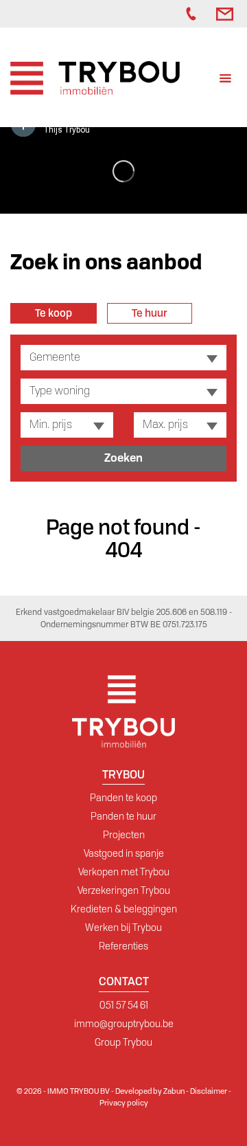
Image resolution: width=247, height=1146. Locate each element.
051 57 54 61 (123, 1005)
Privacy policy (123, 1103)
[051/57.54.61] (194, 14)
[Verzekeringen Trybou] (158, 14)
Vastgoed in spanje (124, 853)
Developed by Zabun (150, 1091)
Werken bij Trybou (123, 927)
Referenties (123, 946)
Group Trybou (123, 1042)
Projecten (124, 834)
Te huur (149, 313)
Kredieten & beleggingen (124, 908)
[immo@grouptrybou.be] (226, 14)
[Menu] (225, 80)
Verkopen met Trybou (123, 871)
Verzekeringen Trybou (124, 890)
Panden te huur (123, 816)
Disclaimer (208, 1091)
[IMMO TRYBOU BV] (95, 77)
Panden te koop (123, 797)
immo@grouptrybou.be (124, 1023)
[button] (123, 357)
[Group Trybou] (172, 14)
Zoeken (123, 457)
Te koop (53, 313)
